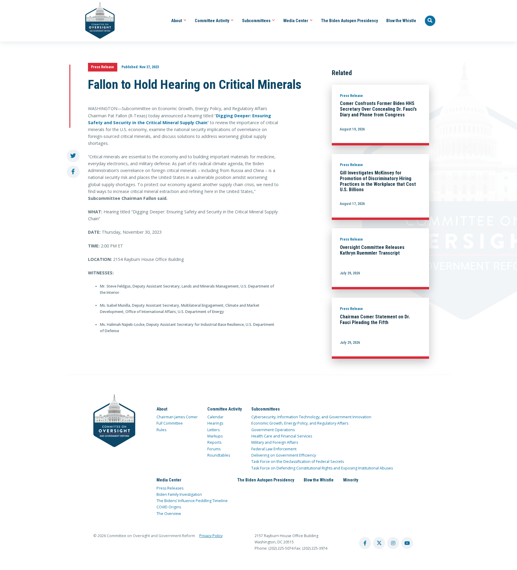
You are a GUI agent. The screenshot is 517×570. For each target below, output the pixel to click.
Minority (350, 480)
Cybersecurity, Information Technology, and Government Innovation (311, 416)
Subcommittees (256, 20)
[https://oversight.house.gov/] (97, 21)
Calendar (215, 416)
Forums (214, 449)
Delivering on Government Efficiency (283, 455)
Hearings (215, 423)
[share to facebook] (73, 171)
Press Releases (169, 488)
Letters (213, 429)
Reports (214, 442)
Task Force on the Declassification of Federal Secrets (297, 461)
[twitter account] (379, 543)
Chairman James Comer (177, 416)
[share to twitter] (73, 156)
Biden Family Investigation (179, 494)
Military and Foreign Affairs (274, 442)
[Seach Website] (430, 21)
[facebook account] (365, 543)
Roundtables (218, 455)
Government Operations (273, 429)
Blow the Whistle (401, 20)
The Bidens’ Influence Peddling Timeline (192, 500)
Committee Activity (212, 20)
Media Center (296, 20)
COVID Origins (168, 507)
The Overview (168, 513)
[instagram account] (393, 543)
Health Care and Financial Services (281, 436)
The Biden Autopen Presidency (349, 20)
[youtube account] (407, 543)
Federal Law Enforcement (273, 449)
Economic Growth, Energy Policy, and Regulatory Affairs (299, 423)
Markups (215, 436)
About (177, 20)
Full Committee (169, 423)
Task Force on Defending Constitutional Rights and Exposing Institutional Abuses (322, 468)
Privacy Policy (211, 535)
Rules (161, 429)
